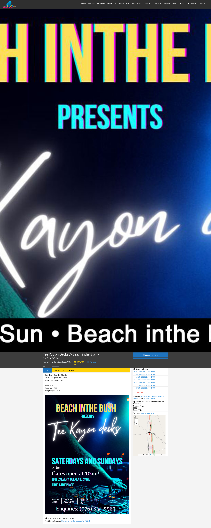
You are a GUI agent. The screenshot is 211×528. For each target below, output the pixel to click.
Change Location (197, 3)
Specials (91, 3)
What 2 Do (136, 3)
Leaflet (140, 455)
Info (174, 3)
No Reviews (91, 362)
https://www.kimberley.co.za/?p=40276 (75, 521)
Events (167, 3)
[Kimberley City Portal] (9, 8)
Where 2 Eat (112, 3)
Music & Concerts (150, 398)
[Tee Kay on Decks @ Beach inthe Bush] (149, 433)
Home (83, 3)
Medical (158, 3)
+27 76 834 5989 (147, 413)
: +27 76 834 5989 (52, 366)
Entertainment (146, 396)
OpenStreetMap (154, 455)
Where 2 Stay (124, 3)
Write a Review (150, 354)
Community (148, 3)
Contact (182, 3)
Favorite (139, 392)
